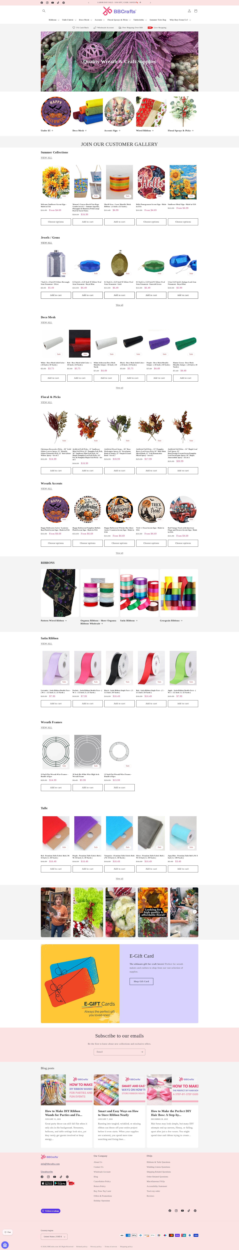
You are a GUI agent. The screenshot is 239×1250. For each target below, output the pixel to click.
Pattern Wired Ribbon (52, 620)
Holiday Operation (102, 1201)
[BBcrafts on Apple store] (47, 1184)
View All (46, 157)
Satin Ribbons (127, 620)
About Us (98, 1162)
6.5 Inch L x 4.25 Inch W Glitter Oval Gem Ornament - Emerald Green (150, 283)
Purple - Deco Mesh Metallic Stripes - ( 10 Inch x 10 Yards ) (158, 364)
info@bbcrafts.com (50, 1164)
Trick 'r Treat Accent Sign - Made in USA (150, 529)
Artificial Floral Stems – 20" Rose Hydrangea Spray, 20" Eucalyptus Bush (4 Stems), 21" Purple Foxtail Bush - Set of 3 (117, 452)
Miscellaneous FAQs (156, 1181)
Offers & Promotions (103, 1196)
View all (119, 305)
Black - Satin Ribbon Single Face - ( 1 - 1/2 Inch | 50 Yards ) (119, 691)
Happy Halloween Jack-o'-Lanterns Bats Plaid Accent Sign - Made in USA (55, 529)
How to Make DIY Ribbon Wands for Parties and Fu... (63, 1113)
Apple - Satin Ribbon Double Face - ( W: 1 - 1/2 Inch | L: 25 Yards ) (182, 691)
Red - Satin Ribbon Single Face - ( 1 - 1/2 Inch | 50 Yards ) (150, 691)
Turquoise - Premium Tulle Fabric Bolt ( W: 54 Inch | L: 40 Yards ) (119, 857)
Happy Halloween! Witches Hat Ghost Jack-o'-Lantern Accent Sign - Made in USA (119, 530)
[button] (44, 11)
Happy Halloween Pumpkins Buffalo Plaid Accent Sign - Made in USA (86, 529)
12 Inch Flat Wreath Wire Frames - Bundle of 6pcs (118, 775)
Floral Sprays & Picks (179, 130)
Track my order (153, 1191)
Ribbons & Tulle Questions (158, 1162)
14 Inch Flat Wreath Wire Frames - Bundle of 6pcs (54, 775)
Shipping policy (126, 1247)
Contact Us (98, 1167)
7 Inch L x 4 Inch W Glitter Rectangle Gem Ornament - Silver (55, 283)
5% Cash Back (82, 28)
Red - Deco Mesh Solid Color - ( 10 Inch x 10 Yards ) (79, 364)
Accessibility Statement (157, 1186)
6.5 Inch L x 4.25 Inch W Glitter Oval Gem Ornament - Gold (118, 283)
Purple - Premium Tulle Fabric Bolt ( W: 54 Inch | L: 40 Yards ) (87, 857)
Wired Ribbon (143, 130)
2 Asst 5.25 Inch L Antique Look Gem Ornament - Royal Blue (182, 283)
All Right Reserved (66, 1247)
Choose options (56, 222)
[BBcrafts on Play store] (60, 1184)
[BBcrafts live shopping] (71, 1184)
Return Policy (100, 1186)
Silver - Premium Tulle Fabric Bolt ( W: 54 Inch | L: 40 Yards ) (150, 857)
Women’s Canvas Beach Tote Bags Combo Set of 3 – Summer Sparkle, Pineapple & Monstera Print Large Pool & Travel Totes (86, 207)
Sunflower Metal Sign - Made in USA (182, 204)
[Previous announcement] (88, 2)
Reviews (150, 1196)
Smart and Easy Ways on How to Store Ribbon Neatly (118, 1113)
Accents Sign (111, 130)
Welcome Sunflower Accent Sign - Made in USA (53, 205)
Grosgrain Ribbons (170, 620)
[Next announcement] (150, 2)
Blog (96, 1177)
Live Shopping (160, 28)
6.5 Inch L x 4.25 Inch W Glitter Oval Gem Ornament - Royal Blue (87, 283)
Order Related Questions (157, 1177)
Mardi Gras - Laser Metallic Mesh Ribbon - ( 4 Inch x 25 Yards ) (117, 205)
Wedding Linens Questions (158, 1167)
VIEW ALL (46, 243)
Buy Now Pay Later (102, 1191)
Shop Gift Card (141, 981)
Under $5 (45, 130)
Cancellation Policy (102, 1181)
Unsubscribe (47, 1171)
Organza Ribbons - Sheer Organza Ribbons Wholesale (98, 622)
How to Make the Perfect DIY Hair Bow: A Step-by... (171, 1113)
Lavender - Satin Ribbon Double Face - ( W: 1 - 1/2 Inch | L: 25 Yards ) (56, 691)
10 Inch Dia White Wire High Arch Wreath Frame (86, 775)
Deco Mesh (78, 130)
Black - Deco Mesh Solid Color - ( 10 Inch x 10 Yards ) (132, 364)
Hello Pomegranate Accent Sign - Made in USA (151, 205)
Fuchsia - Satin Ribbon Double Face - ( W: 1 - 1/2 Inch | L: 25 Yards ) (87, 691)
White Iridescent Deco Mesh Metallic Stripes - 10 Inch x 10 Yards (105, 365)
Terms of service (111, 1247)
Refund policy (81, 1247)
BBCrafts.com (52, 1247)
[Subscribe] (142, 1052)
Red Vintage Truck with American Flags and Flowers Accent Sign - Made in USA (182, 530)
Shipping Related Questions (159, 1172)
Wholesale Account (105, 28)
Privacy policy (96, 1247)
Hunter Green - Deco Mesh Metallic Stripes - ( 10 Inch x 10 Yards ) (185, 365)
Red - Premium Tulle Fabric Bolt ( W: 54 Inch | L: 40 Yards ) (55, 857)
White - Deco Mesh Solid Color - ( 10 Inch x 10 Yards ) (53, 364)
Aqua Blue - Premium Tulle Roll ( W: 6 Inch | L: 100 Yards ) (183, 857)
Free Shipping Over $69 (132, 28)
